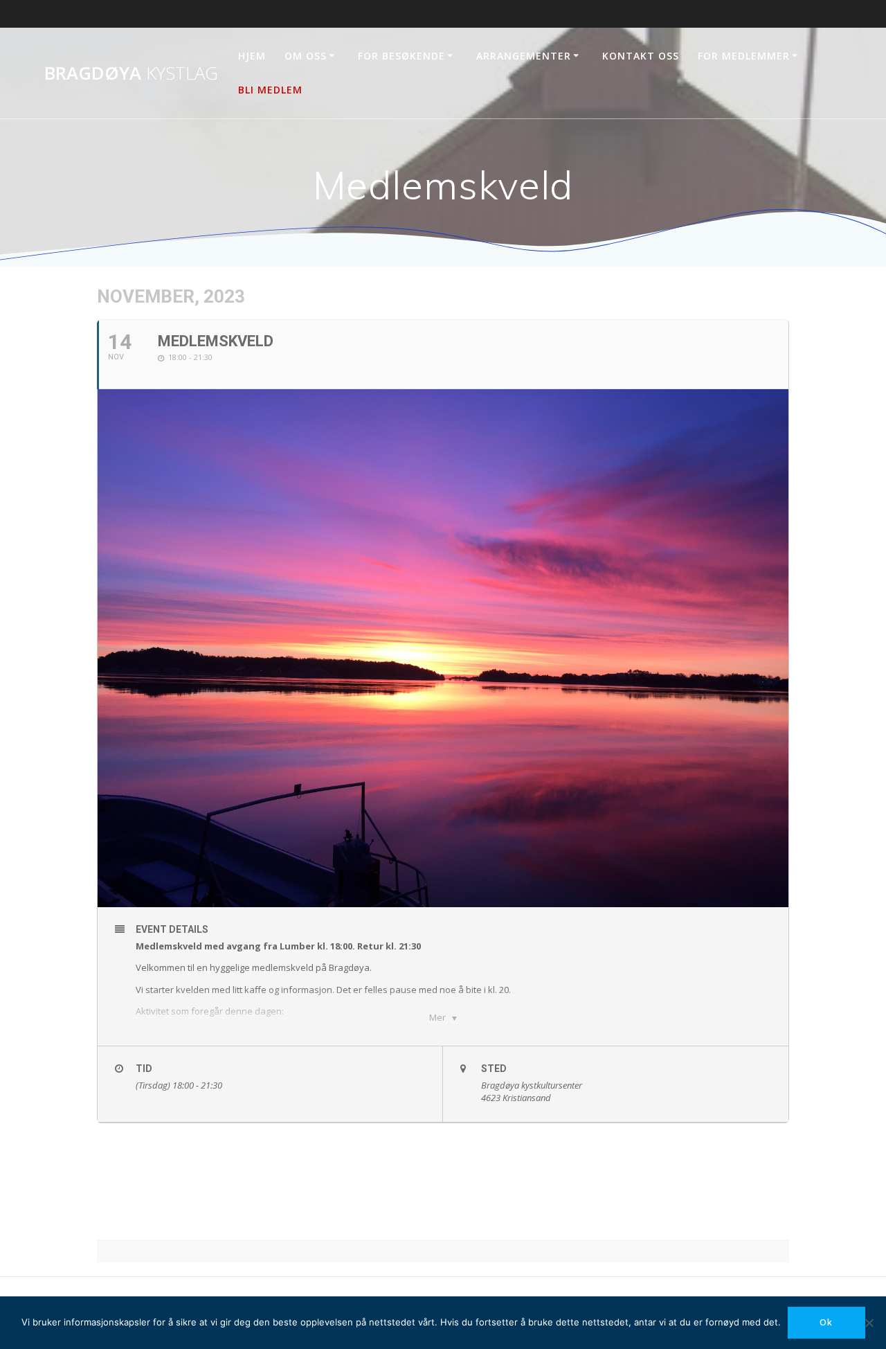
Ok (826, 1322)
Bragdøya (131, 73)
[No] (869, 1323)
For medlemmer (744, 55)
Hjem (252, 55)
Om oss (305, 55)
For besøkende (401, 55)
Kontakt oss (640, 55)
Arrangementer (523, 55)
